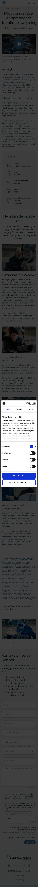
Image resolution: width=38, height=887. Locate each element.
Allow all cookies (19, 476)
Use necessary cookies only (19, 482)
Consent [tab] (7, 409)
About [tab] (31, 409)
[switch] (33, 453)
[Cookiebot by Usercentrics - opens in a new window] (27, 403)
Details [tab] (19, 409)
